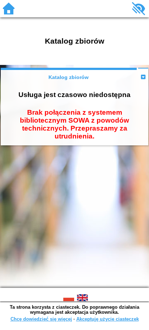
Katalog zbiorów (68, 77)
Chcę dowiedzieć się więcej (41, 319)
